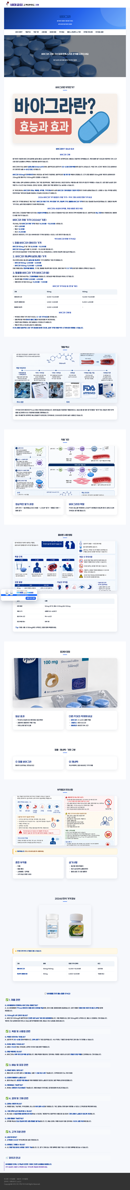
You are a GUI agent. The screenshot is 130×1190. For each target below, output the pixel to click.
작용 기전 (36, 32)
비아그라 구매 (31, 598)
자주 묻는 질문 (99, 32)
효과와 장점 (53, 32)
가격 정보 (61, 32)
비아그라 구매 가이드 (19, 1184)
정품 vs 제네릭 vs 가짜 (74, 32)
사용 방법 (44, 32)
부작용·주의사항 (88, 32)
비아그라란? (18, 32)
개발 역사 (28, 32)
